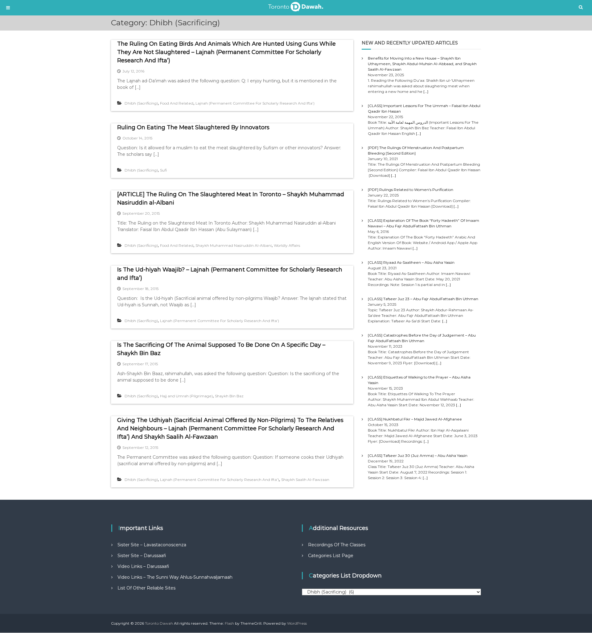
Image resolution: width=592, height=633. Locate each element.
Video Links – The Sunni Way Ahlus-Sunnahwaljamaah (174, 577)
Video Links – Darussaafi (143, 566)
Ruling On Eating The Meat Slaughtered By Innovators (193, 127)
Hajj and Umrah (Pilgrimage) (186, 396)
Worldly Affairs (287, 245)
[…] (425, 91)
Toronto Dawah (159, 623)
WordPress (297, 623)
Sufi (163, 170)
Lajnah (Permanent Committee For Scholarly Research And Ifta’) (254, 103)
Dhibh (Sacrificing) (141, 103)
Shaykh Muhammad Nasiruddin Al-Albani (233, 245)
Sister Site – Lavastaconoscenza (151, 545)
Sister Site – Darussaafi (141, 555)
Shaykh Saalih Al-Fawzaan (305, 479)
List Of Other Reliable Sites (146, 588)
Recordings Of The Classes (336, 545)
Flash (229, 623)
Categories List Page (330, 555)
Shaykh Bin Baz (229, 396)
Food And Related (176, 103)
